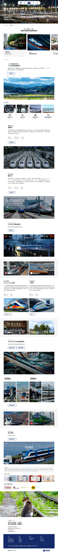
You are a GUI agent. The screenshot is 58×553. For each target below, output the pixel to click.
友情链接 (28, 545)
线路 (24, 3)
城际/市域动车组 (11, 539)
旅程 (33, 3)
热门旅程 (30, 539)
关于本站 (35, 470)
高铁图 (20, 538)
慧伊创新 (9, 550)
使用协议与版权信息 (15, 545)
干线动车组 (10, 538)
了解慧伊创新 (42, 540)
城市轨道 (20, 541)
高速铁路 (20, 539)
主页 (6, 25)
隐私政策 (21, 545)
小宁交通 (41, 539)
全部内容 (41, 538)
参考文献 (24, 545)
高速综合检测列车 (11, 541)
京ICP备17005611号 (34, 545)
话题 (37, 3)
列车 (9, 536)
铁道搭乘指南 (31, 538)
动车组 (21, 3)
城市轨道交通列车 (11, 540)
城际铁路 (20, 540)
